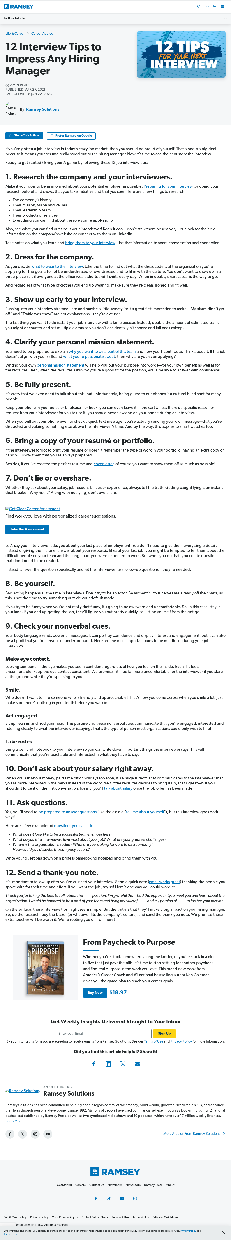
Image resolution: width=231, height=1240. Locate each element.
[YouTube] (122, 1198)
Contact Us (96, 1185)
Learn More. (14, 1121)
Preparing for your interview (168, 187)
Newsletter (115, 1185)
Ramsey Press (153, 1185)
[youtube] (47, 1134)
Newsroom (133, 1185)
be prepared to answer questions (67, 812)
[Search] (199, 6)
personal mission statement (60, 366)
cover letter (103, 464)
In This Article (14, 18)
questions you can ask (73, 826)
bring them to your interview (90, 243)
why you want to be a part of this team (102, 352)
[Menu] (222, 6)
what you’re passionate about (89, 357)
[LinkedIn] (108, 1064)
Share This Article (26, 135)
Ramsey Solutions (42, 110)
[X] (122, 1064)
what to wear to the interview (57, 267)
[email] (137, 1064)
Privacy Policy (181, 1041)
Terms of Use (153, 1041)
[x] (22, 1134)
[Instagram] (135, 1198)
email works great (164, 882)
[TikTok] (109, 1198)
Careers (80, 1185)
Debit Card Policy (15, 1217)
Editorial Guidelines (165, 1217)
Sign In (211, 6)
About (170, 1185)
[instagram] (35, 1134)
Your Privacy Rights (65, 1217)
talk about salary (118, 789)
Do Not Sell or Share (94, 1217)
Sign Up (164, 1034)
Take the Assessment (27, 529)
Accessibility (140, 1217)
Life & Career (15, 34)
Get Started (64, 1185)
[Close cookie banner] (223, 1232)
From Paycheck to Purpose (129, 943)
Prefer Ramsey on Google (73, 136)
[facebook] (9, 1134)
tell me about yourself (145, 812)
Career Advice (42, 34)
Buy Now (95, 993)
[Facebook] (93, 1064)
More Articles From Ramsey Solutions (192, 1134)
